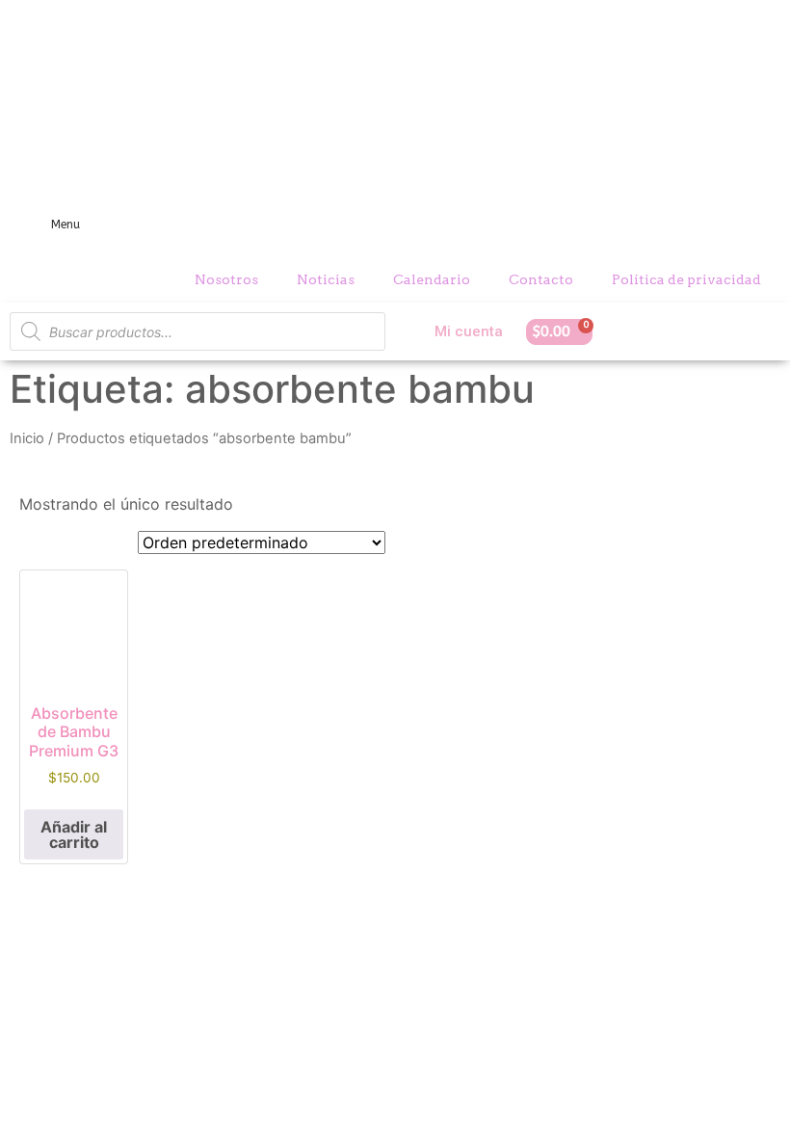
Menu (65, 224)
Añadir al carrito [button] (73, 834)
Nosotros (226, 279)
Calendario (431, 279)
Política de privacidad (686, 279)
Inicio (27, 438)
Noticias (326, 279)
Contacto (541, 279)
